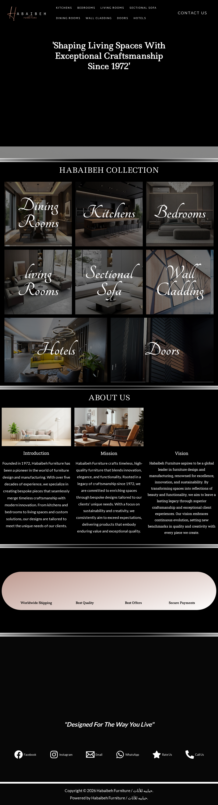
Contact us (192, 13)
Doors (122, 18)
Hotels (140, 18)
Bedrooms (180, 213)
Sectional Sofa (143, 8)
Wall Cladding (99, 18)
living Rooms (38, 282)
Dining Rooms (68, 18)
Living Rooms (112, 8)
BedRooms (86, 8)
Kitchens (64, 8)
